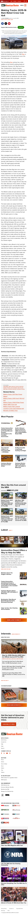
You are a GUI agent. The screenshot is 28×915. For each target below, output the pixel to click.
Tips (2, 770)
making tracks (6, 388)
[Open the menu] (25, 5)
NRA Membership (5, 785)
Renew (15, 1)
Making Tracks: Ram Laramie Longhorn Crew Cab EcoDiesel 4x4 (13, 408)
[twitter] (5, 23)
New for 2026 (7, 569)
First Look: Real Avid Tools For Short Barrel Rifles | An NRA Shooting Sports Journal (12, 662)
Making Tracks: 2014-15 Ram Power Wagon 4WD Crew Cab (13, 403)
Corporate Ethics (19, 908)
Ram (23, 54)
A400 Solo (13, 659)
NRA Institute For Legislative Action (9, 777)
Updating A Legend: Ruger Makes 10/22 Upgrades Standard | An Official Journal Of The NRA (13, 674)
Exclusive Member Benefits (7, 787)
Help (2, 746)
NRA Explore (4, 780)
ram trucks (20, 388)
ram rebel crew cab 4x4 (9, 386)
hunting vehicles (12, 389)
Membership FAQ (5, 789)
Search (2, 748)
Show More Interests (17, 705)
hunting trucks (21, 389)
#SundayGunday (6, 686)
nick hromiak (14, 388)
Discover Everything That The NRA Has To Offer (14, 884)
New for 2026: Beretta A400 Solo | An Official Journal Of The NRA (13, 656)
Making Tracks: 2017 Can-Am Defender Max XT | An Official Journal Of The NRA (21, 518)
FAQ (2, 744)
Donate (19, 1)
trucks (17, 386)
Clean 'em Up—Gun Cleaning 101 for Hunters (9, 608)
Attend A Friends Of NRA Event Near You (13, 903)
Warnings (3, 910)
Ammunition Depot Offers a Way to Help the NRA (14, 551)
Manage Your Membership (7, 791)
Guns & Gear (7, 19)
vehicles (21, 386)
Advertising (3, 740)
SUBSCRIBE (9, 724)
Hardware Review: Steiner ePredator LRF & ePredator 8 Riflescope (9, 592)
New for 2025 (4, 680)
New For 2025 (5, 637)
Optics (2, 768)
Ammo (2, 762)
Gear (12, 19)
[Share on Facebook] (2, 23)
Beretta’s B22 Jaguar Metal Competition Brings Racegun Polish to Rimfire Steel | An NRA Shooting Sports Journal (13, 668)
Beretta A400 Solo (6, 659)
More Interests (15, 634)
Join (11, 1)
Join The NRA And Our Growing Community (10, 864)
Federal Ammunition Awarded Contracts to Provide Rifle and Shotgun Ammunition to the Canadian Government (9, 584)
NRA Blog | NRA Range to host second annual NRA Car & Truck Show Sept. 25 (20, 503)
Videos (2, 772)
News (2, 19)
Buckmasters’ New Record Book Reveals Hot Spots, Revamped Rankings (8, 600)
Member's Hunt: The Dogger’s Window (7, 573)
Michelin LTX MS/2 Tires (10, 411)
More (10, 530)
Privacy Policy (4, 908)
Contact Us (3, 742)
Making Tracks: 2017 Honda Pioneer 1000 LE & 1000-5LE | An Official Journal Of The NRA (7, 503)
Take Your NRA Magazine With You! (12, 845)
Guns (2, 766)
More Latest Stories (17, 620)
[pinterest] (9, 23)
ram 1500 (5, 389)
